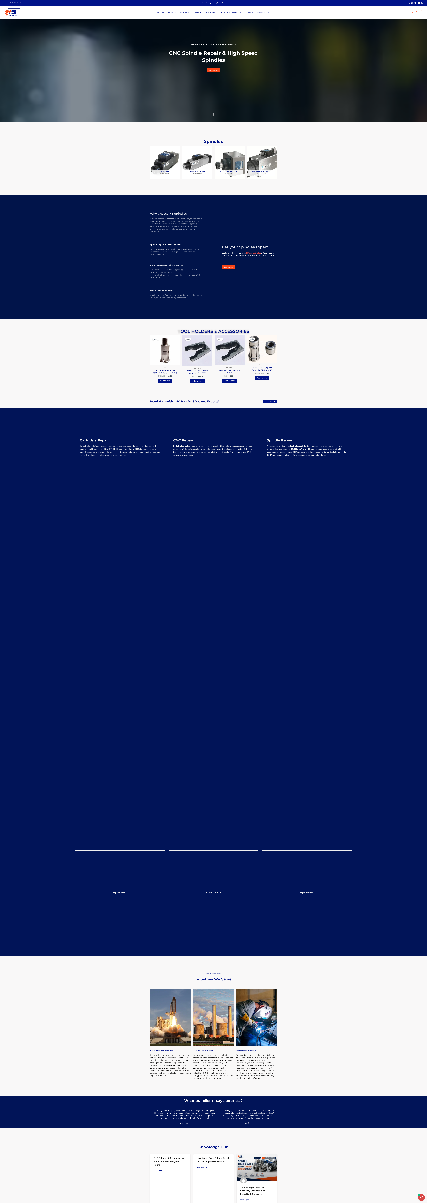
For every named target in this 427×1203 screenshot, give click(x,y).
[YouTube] (415, 3)
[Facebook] (405, 3)
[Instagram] (412, 3)
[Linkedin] (419, 3)
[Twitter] (409, 3)
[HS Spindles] (12, 12)
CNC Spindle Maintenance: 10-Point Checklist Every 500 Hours (169, 1161)
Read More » (158, 1171)
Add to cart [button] (165, 381)
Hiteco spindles (253, 253)
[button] (15, 3)
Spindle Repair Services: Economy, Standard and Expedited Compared (252, 1190)
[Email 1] (422, 3)
